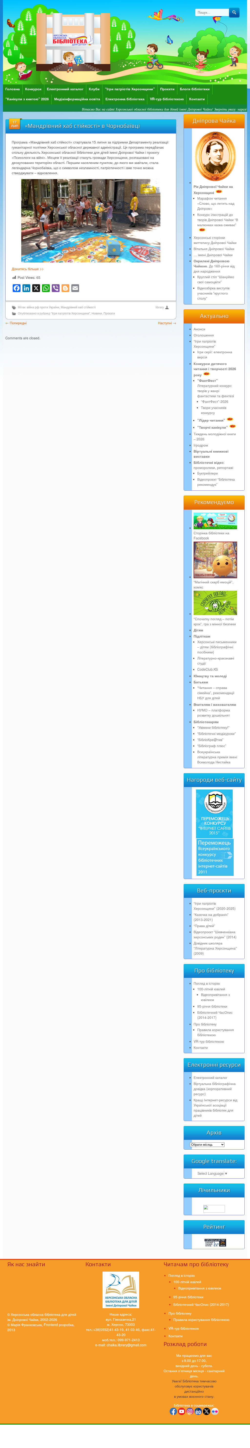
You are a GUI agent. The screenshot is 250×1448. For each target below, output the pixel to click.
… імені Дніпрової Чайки (213, 254)
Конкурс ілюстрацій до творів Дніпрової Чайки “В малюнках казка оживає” (217, 219)
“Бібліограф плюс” (211, 745)
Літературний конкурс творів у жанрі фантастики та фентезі (215, 388)
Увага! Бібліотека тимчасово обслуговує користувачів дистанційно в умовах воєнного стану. (194, 1388)
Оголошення (204, 335)
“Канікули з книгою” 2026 (27, 98)
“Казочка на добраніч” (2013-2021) (211, 917)
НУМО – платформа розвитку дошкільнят (213, 713)
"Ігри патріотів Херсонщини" (70, 313)
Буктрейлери (207, 473)
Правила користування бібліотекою (215, 1032)
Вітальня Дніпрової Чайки (214, 248)
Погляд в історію (207, 983)
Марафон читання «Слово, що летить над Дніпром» (215, 203)
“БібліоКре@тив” (210, 739)
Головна (12, 88)
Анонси (199, 328)
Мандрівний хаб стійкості (78, 307)
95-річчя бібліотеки (212, 1006)
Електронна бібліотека (125, 98)
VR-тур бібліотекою (167, 98)
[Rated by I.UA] (214, 1211)
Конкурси (33, 88)
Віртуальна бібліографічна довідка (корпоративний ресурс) (215, 1088)
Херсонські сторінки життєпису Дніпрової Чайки (215, 240)
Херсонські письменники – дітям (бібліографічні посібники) (217, 646)
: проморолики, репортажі (213, 465)
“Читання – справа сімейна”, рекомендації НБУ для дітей (215, 692)
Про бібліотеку (205, 1024)
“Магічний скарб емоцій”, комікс (213, 584)
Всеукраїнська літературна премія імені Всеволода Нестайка (217, 756)
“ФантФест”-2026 (214, 401)
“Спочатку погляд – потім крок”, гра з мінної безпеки (215, 621)
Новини (97, 313)
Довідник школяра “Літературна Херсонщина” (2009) (215, 948)
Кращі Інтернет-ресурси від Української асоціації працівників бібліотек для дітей (215, 1107)
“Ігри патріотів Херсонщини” (130, 88)
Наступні (167, 322)
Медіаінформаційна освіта (77, 98)
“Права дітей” (204, 925)
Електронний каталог (65, 88)
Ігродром (201, 445)
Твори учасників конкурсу (213, 410)
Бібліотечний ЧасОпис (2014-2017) (215, 1015)
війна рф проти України (43, 307)
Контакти (197, 98)
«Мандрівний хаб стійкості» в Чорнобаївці (82, 125)
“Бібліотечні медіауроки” (216, 733)
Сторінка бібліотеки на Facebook (211, 535)
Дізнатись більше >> (28, 268)
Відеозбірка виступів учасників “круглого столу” (213, 293)
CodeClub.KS (207, 669)
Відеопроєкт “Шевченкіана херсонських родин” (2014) (215, 934)
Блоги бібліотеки (195, 88)
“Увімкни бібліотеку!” (213, 727)
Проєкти (167, 88)
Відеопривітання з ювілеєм (199, 1288)
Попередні (16, 322)
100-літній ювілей (211, 988)
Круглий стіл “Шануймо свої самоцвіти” (215, 279)
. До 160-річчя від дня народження (214, 265)
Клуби (94, 88)
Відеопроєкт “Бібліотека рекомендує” (216, 482)
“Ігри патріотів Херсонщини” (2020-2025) (215, 906)
